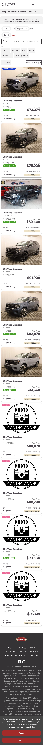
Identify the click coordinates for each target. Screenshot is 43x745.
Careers (9, 655)
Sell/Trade (10, 652)
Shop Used (23, 648)
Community (33, 652)
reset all (15, 35)
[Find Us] (33, 4)
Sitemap (34, 655)
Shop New (12, 648)
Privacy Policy (21, 655)
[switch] (39, 4)
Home (32, 648)
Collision (21, 652)
